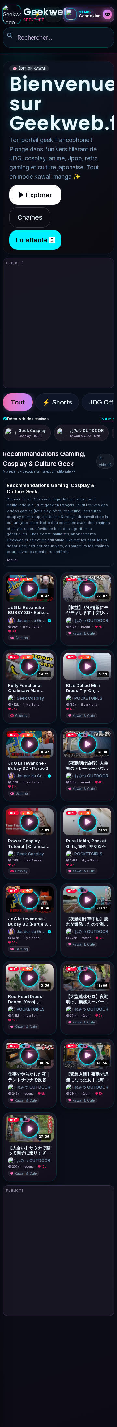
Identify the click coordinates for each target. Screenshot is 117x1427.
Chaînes (30, 217)
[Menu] (53, 14)
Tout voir (107, 419)
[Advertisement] (58, 326)
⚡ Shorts (57, 402)
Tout (18, 402)
